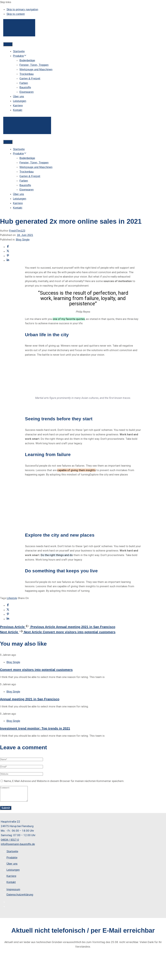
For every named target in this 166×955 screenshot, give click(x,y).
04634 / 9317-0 (10, 839)
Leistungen (19, 101)
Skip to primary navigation (22, 9)
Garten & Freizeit (29, 78)
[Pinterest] (7, 255)
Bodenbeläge (27, 60)
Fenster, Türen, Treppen (33, 64)
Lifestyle (12, 598)
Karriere (18, 105)
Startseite (19, 51)
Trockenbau (26, 74)
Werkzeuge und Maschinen (35, 69)
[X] (7, 251)
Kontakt (17, 110)
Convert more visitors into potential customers (36, 669)
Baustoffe (25, 87)
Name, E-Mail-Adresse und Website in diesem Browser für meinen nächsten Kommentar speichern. (64, 781)
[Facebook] (7, 246)
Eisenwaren (26, 91)
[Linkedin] (7, 260)
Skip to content (15, 14)
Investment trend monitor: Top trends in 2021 (35, 728)
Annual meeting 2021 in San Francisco (29, 699)
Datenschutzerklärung (19, 894)
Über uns (18, 96)
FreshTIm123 (17, 230)
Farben (23, 83)
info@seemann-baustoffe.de (18, 844)
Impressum (13, 889)
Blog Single (23, 239)
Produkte (18, 55)
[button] (7, 44)
